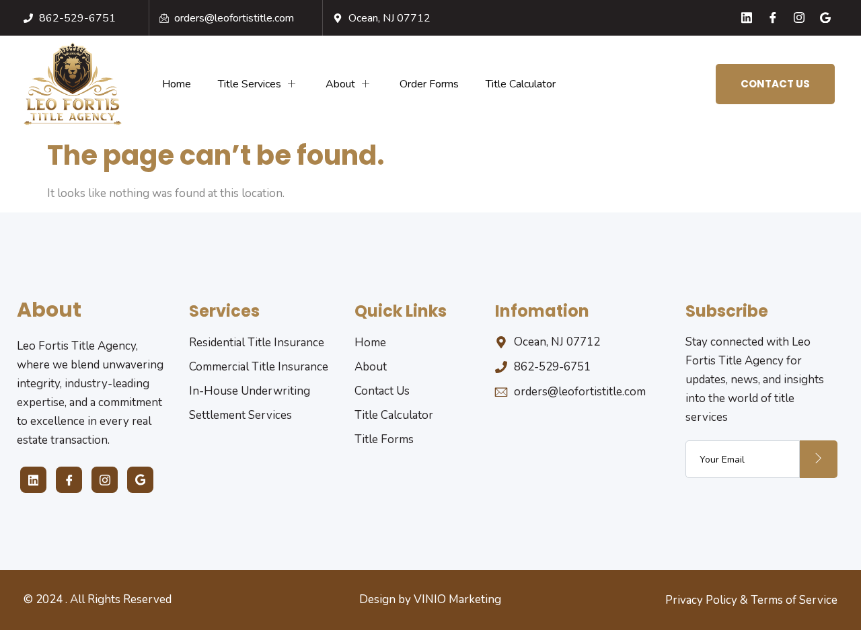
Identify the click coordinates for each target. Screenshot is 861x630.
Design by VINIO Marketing (430, 599)
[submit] (818, 459)
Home (176, 84)
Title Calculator (521, 84)
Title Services (249, 84)
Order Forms (429, 84)
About (340, 84)
